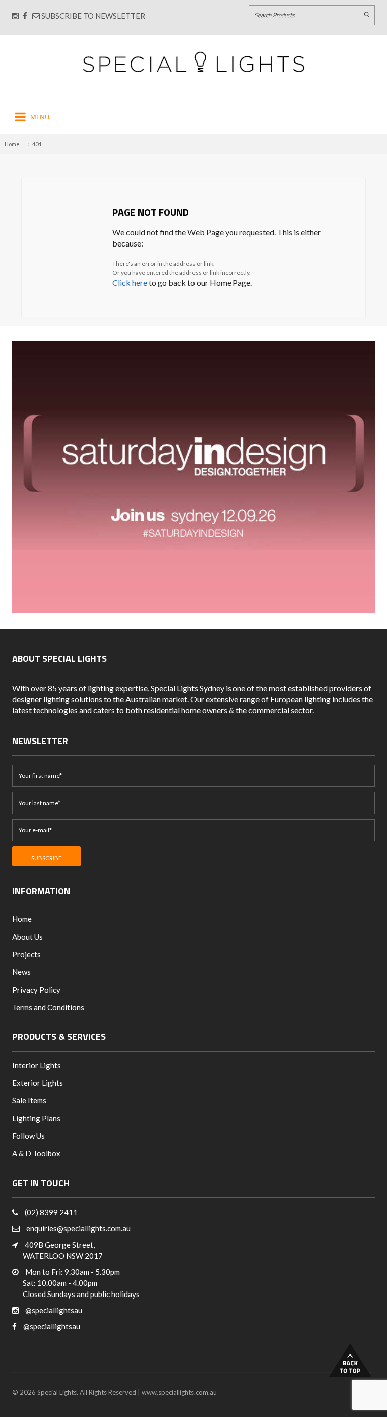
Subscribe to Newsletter (92, 15)
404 (36, 144)
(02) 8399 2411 (51, 1212)
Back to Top (350, 1360)
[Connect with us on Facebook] (25, 15)
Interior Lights (36, 1065)
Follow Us (28, 1135)
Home (12, 144)
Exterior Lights (37, 1082)
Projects (26, 954)
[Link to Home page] (193, 61)
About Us (27, 936)
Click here (129, 282)
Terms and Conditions (48, 1007)
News (21, 971)
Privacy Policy (36, 989)
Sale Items (29, 1100)
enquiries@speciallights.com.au (78, 1228)
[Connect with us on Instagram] (15, 15)
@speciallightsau (53, 1310)
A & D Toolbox (36, 1153)
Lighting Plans (36, 1118)
